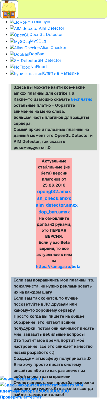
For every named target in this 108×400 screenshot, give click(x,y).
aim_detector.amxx (57, 205)
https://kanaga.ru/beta (58, 266)
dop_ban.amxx (54, 211)
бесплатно (81, 99)
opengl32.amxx (54, 191)
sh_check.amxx (54, 198)
